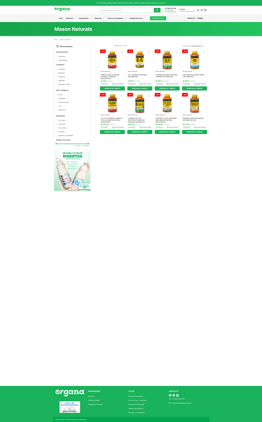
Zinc (60, 106)
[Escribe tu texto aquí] (170, 395)
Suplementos (83, 18)
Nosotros (91, 396)
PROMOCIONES (158, 18)
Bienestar (62, 73)
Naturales (62, 77)
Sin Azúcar (62, 124)
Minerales (62, 80)
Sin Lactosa (62, 128)
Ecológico (62, 131)
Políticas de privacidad (136, 404)
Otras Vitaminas (64, 102)
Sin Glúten (62, 120)
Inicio (61, 18)
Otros (60, 95)
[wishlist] (202, 10)
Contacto (191, 18)
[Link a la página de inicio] (56, 39)
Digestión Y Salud (64, 84)
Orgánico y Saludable (66, 135)
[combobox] (129, 10)
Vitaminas (69, 18)
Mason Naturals (65, 39)
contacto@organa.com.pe (181, 403)
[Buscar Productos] (157, 10)
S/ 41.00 (77, 146)
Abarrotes (98, 18)
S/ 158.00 (84, 146)
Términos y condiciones (136, 412)
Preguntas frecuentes (135, 396)
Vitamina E (62, 110)
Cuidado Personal (135, 18)
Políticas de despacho (136, 408)
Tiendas (200, 18)
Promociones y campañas (137, 400)
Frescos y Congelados (115, 18)
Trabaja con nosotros (95, 404)
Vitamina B (62, 98)
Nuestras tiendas (94, 400)
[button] (72, 52)
